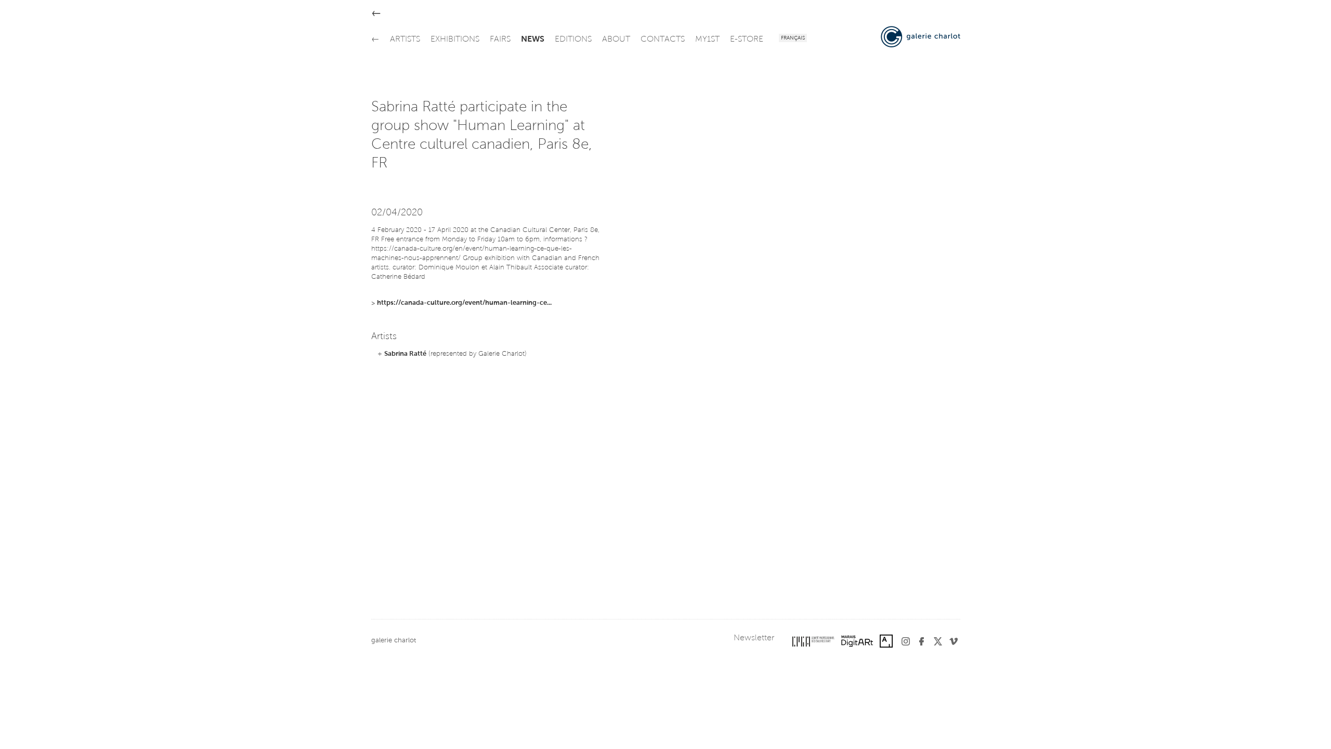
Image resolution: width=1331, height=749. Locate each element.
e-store (746, 39)
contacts (663, 39)
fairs (500, 39)
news (532, 39)
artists (405, 39)
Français (793, 38)
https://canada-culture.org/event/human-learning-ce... (464, 303)
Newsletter (754, 638)
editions (573, 39)
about (616, 39)
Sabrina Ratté (405, 354)
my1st (707, 39)
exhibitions (454, 39)
